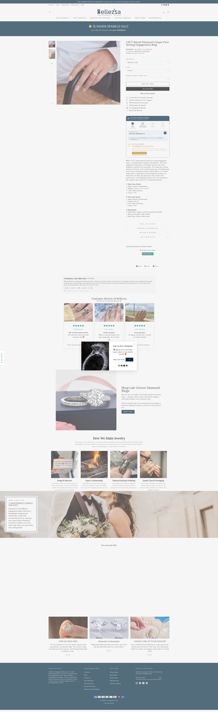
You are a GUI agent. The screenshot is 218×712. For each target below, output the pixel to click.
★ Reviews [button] (1, 358)
